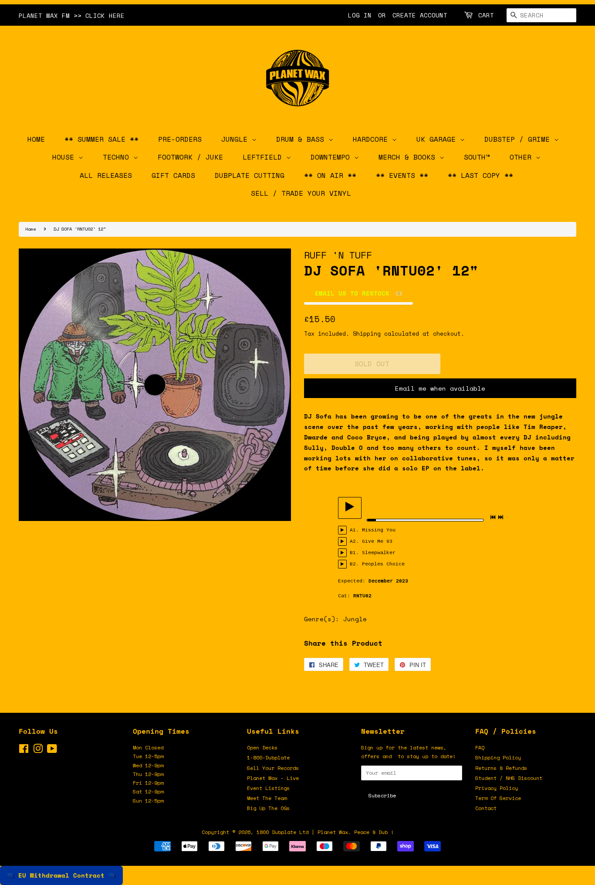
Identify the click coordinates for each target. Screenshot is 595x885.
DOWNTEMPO (332, 157)
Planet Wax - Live (273, 778)
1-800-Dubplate (268, 757)
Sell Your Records (273, 768)
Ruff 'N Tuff (338, 255)
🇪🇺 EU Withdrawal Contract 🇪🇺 (61, 875)
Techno (118, 157)
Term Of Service (498, 798)
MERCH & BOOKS (409, 157)
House (65, 157)
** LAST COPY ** (480, 175)
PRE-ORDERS (180, 139)
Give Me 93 (377, 541)
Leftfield (264, 157)
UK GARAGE (438, 139)
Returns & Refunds (501, 768)
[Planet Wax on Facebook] (24, 750)
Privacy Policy (496, 788)
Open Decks (262, 747)
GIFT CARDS (173, 175)
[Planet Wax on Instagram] (38, 750)
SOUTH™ (477, 157)
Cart (486, 15)
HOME (36, 139)
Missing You (379, 530)
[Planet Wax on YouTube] (52, 750)
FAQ (479, 747)
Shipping (367, 333)
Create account (419, 15)
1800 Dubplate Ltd (282, 832)
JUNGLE (236, 139)
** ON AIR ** (330, 175)
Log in (360, 15)
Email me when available (440, 388)
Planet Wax (333, 832)
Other (523, 157)
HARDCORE (372, 139)
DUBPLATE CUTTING (249, 175)
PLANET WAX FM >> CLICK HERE (72, 15)
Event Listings (268, 788)
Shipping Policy (498, 757)
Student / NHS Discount (508, 778)
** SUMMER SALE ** (101, 139)
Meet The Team (267, 798)
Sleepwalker (379, 552)
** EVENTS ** (402, 175)
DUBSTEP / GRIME (519, 139)
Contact (486, 808)
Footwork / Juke (190, 157)
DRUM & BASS (302, 139)
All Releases (106, 175)
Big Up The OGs (268, 808)
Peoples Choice (383, 564)
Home (30, 228)
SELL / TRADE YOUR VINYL (301, 193)
